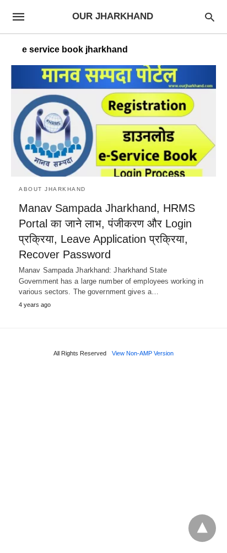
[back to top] (202, 528)
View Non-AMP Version (143, 353)
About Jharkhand (52, 189)
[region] (113, 458)
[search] (209, 16)
